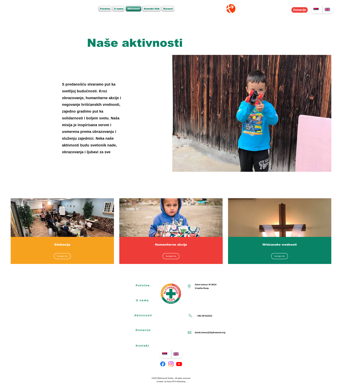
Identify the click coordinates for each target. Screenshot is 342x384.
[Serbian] (317, 9)
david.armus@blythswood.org (210, 332)
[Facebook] (162, 364)
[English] (328, 9)
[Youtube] (179, 364)
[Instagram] (171, 364)
